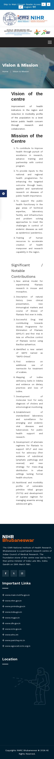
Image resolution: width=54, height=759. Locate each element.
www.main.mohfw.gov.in (17, 595)
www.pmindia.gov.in (14, 606)
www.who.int (11, 634)
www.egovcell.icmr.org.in (17, 646)
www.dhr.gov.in (12, 623)
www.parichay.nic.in (14, 640)
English (27, 7)
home (5, 71)
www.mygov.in (12, 617)
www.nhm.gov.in (13, 600)
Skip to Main (10, 4)
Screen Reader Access (29, 4)
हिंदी (34, 7)
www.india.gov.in (13, 612)
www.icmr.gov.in (12, 629)
